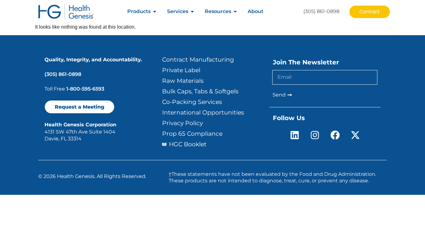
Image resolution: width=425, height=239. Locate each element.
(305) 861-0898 (62, 74)
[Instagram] (315, 135)
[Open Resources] (235, 11)
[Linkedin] (294, 135)
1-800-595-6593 (85, 89)
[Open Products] (154, 11)
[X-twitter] (355, 135)
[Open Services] (192, 11)
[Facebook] (335, 135)
